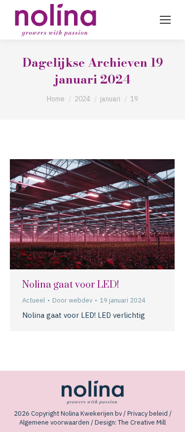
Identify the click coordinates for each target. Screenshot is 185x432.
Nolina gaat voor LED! (70, 285)
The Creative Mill (142, 422)
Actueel (33, 300)
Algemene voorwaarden (54, 422)
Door (72, 300)
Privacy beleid (147, 413)
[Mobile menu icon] (165, 20)
